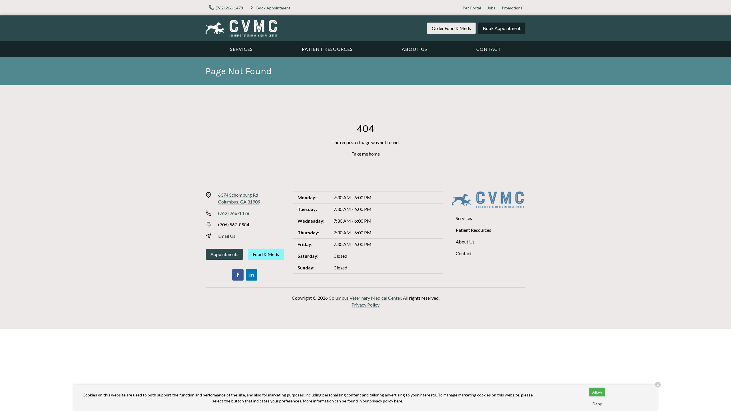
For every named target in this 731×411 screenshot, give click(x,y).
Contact (488, 49)
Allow (597, 392)
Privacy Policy (365, 304)
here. (398, 400)
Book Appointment (502, 28)
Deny (597, 403)
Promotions (512, 7)
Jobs (491, 7)
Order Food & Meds (451, 28)
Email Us (226, 236)
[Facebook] (238, 275)
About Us (414, 49)
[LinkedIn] (251, 275)
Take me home (366, 153)
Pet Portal (472, 7)
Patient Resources (327, 49)
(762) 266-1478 (233, 213)
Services (241, 49)
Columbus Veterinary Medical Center (365, 298)
